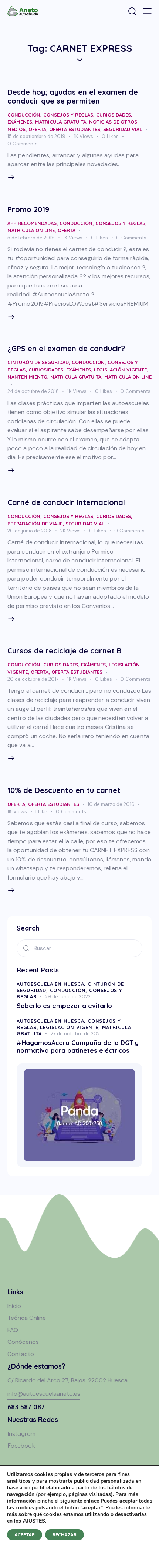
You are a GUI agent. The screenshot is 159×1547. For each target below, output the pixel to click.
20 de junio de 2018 (29, 531)
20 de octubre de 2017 (33, 679)
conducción (23, 115)
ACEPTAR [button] (24, 1535)
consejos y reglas (68, 115)
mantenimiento (27, 377)
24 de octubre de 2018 (33, 391)
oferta (37, 129)
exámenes (19, 122)
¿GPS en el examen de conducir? (66, 348)
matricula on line (31, 230)
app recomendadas (32, 223)
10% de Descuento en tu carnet (64, 790)
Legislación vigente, (71, 1027)
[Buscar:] (79, 948)
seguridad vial (122, 129)
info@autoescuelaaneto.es (43, 1394)
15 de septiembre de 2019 (36, 136)
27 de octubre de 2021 (76, 1033)
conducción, (69, 990)
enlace (92, 1500)
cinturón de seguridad (38, 362)
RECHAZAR (65, 1535)
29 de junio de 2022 (68, 996)
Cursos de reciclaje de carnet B (64, 650)
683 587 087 (26, 1407)
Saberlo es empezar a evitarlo (64, 1005)
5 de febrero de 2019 (31, 238)
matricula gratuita (60, 122)
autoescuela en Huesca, (52, 984)
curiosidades (113, 115)
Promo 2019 (28, 209)
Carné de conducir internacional (66, 502)
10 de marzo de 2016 (111, 804)
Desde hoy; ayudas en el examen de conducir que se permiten (72, 96)
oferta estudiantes (74, 129)
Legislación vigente (120, 370)
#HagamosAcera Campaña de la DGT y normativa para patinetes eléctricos (78, 1046)
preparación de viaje (34, 524)
